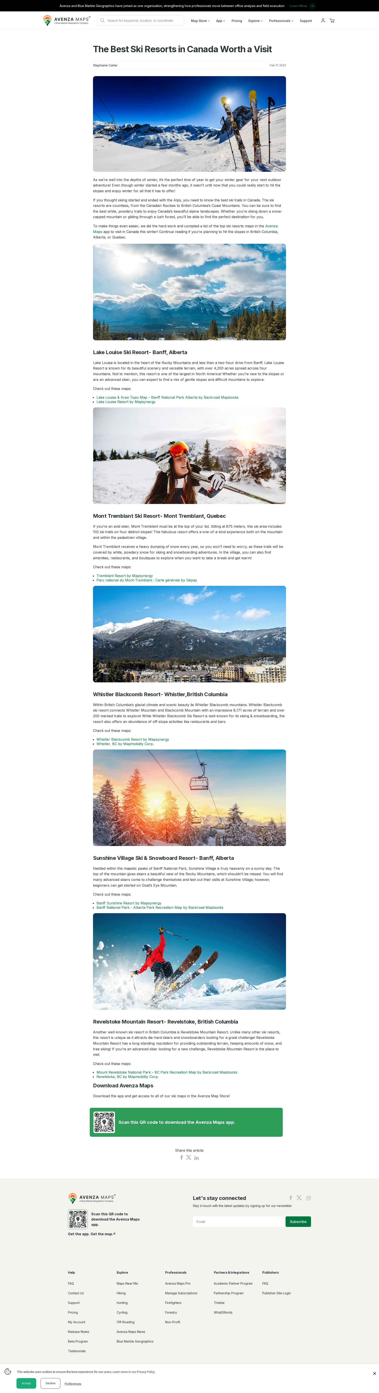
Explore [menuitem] (254, 21)
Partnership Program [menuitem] (228, 1293)
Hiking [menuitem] (121, 1293)
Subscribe (298, 1221)
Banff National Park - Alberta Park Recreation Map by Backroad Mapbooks (160, 907)
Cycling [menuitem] (122, 1312)
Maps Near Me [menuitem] (127, 1283)
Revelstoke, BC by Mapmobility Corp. (128, 1076)
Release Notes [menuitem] (78, 1332)
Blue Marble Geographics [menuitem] (135, 1341)
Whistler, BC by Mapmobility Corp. (125, 744)
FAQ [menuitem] (71, 1283)
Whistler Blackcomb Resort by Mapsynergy (133, 739)
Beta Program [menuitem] (78, 1341)
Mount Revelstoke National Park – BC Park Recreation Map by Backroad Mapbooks (167, 1072)
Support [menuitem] (306, 21)
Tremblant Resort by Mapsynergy (125, 576)
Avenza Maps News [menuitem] (131, 1332)
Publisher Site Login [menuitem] (276, 1293)
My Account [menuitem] (76, 1322)
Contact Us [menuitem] (76, 1293)
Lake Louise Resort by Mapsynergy (126, 402)
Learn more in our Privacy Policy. (134, 1372)
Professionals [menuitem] (279, 21)
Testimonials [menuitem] (77, 1351)
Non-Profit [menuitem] (172, 1322)
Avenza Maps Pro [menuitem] (178, 1283)
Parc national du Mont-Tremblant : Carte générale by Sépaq (147, 580)
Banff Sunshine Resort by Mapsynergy (129, 903)
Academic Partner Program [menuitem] (233, 1283)
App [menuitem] (219, 21)
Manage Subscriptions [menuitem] (181, 1293)
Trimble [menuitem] (219, 1303)
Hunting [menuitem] (122, 1303)
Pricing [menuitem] (237, 21)
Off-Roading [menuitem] (125, 1322)
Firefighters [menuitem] (173, 1303)
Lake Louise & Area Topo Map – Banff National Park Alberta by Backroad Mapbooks (168, 397)
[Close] (374, 1371)
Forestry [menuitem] (171, 1312)
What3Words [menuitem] (223, 1312)
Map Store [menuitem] (199, 21)
